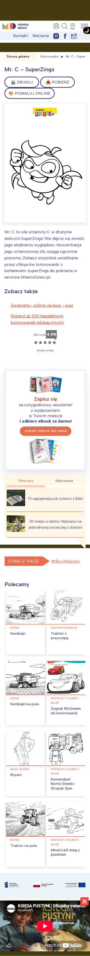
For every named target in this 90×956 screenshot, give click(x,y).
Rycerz (16, 775)
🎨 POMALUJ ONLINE (30, 93)
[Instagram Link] (56, 35)
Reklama (41, 35)
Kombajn (17, 633)
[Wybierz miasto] (74, 26)
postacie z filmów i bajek (65, 700)
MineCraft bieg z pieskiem (65, 852)
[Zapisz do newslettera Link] (74, 35)
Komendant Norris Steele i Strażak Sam (63, 783)
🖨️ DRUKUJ (22, 82)
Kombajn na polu (24, 704)
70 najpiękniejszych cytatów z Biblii (55, 499)
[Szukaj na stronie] (65, 26)
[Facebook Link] (65, 35)
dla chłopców (67, 561)
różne (14, 627)
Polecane (25, 481)
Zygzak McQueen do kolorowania (66, 710)
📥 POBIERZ (57, 82)
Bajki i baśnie (19, 769)
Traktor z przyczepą (59, 635)
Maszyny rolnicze (64, 627)
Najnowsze (64, 481)
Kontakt (20, 35)
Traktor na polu (23, 845)
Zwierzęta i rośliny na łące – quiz (42, 305)
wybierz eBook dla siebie (45, 431)
